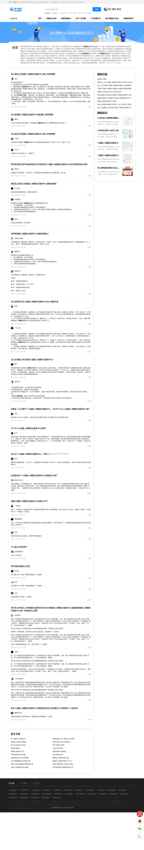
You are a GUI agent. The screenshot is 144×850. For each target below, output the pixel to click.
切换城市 (14, 2)
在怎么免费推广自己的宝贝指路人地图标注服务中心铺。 (115, 107)
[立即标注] (140, 814)
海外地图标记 (63, 13)
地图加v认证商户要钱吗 (18, 742)
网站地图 (12, 803)
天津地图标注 (24, 790)
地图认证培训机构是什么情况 (106, 101)
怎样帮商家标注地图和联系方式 (62, 767)
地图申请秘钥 (15, 748)
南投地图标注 (57, 797)
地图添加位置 (120, 803)
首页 (40, 18)
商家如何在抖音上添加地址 (61, 742)
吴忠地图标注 (46, 797)
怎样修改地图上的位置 (18, 754)
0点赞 (89, 107)
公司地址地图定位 (85, 803)
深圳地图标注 (111, 790)
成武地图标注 (91, 794)
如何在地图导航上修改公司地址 (62, 764)
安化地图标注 (102, 794)
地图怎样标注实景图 (59, 751)
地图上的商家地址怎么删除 (20, 767)
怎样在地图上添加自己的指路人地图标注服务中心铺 (114, 95)
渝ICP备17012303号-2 (43, 808)
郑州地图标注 (68, 790)
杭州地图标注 (57, 790)
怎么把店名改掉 (57, 754)
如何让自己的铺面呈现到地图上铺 (22, 764)
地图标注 (89, 13)
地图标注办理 (51, 18)
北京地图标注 (13, 790)
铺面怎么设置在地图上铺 (60, 758)
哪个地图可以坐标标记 (18, 739)
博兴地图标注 (80, 794)
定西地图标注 (24, 797)
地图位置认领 (109, 803)
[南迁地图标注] (15, 9)
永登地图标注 (13, 797)
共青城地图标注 (47, 794)
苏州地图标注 (46, 790)
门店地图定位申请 (72, 803)
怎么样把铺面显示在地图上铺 (20, 761)
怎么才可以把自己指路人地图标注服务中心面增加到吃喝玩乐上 (118, 85)
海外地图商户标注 (112, 18)
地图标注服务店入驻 (17, 751)
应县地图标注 (24, 794)
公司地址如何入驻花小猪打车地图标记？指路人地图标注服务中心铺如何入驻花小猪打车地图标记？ (108, 130)
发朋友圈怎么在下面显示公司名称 (63, 739)
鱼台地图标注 (69, 794)
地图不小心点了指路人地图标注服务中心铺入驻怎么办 (115, 82)
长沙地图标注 (89, 790)
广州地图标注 (100, 790)
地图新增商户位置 (98, 803)
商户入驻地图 (72, 13)
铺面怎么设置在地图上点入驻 (62, 761)
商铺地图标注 (66, 18)
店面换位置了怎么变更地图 (20, 758)
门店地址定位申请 (58, 803)
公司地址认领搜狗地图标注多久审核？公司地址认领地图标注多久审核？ (108, 118)
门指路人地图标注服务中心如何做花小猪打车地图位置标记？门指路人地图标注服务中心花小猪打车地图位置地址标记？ (108, 143)
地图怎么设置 (101, 79)
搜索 (96, 9)
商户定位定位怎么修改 (18, 745)
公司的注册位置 (57, 748)
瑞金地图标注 (58, 794)
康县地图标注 (35, 797)
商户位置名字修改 (58, 745)
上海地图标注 (35, 790)
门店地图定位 (96, 18)
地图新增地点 (128, 18)
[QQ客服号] (140, 821)
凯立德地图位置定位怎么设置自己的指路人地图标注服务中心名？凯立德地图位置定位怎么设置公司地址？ (108, 168)
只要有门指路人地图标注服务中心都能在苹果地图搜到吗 (115, 88)
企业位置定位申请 (45, 803)
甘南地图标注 (35, 794)
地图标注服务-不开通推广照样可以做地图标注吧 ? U (114, 98)
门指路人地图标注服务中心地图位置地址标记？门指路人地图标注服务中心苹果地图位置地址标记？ (108, 155)
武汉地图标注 (79, 790)
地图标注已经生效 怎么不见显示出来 (109, 92)
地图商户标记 (81, 13)
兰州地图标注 (124, 794)
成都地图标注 (13, 794)
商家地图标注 (55, 13)
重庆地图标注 (122, 790)
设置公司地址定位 (22, 803)
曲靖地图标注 (113, 794)
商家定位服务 (33, 803)
